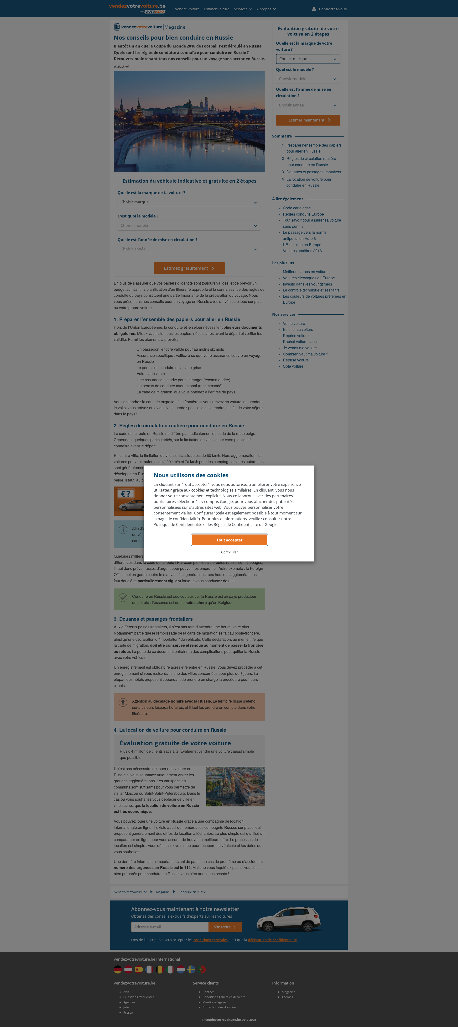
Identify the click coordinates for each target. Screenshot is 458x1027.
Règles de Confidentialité (236, 524)
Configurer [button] (229, 552)
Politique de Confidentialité (178, 524)
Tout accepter (229, 540)
